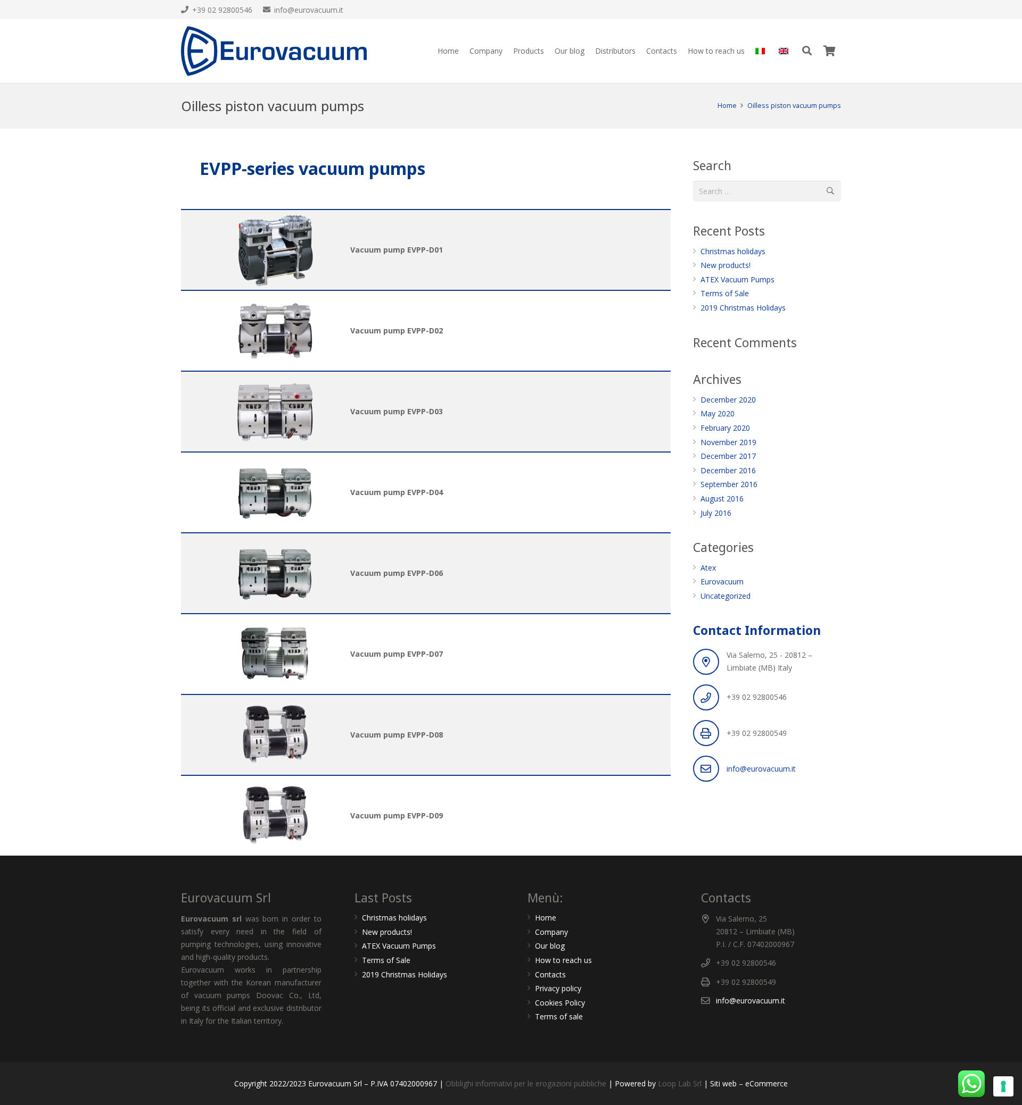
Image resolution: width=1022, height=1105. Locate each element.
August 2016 (722, 498)
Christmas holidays (732, 251)
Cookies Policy (560, 1003)
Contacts (550, 974)
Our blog (550, 946)
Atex (708, 568)
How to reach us (563, 960)
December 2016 (728, 470)
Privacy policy (558, 988)
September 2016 (728, 484)
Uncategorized (725, 596)
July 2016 (715, 513)
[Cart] (829, 51)
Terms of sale (559, 1016)
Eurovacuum (722, 581)
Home (545, 918)
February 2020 (725, 428)
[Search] (807, 50)
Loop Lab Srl (681, 1083)
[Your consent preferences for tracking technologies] (1003, 1086)
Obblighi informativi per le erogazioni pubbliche (526, 1083)
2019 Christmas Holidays (743, 308)
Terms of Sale (724, 293)
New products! (725, 265)
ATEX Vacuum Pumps (737, 279)
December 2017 (728, 456)
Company (551, 932)
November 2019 (728, 442)
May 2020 (717, 413)
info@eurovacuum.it (761, 769)
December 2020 (728, 400)
